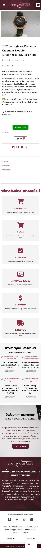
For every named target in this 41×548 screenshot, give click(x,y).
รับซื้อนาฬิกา (32, 433)
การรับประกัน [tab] (5, 162)
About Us (11, 539)
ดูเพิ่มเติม (20, 505)
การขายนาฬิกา (28, 494)
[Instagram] (24, 519)
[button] (4, 5)
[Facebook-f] (17, 519)
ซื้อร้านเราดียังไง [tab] (6, 170)
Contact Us (30, 539)
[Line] (9, 519)
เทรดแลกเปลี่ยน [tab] (6, 166)
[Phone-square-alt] (31, 519)
